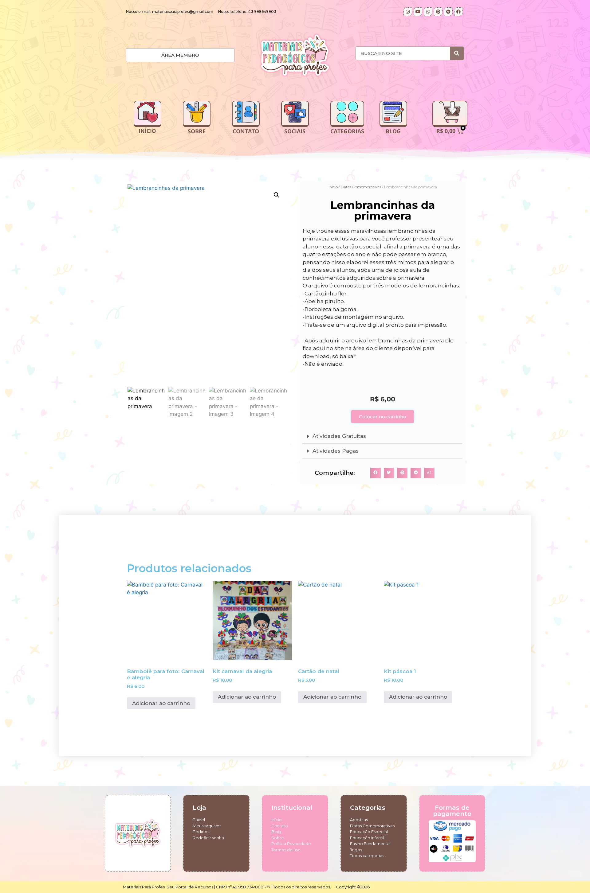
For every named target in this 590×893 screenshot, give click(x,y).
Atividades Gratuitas (339, 436)
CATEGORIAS (347, 131)
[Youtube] (418, 11)
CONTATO (246, 131)
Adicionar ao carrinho (161, 703)
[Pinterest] (438, 11)
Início (333, 187)
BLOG (393, 131)
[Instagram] (407, 11)
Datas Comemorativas (361, 187)
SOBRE (197, 131)
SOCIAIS (294, 131)
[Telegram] (448, 11)
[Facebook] (458, 11)
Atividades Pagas (336, 451)
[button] (276, 195)
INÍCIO (147, 131)
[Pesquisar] (457, 53)
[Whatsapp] (428, 11)
